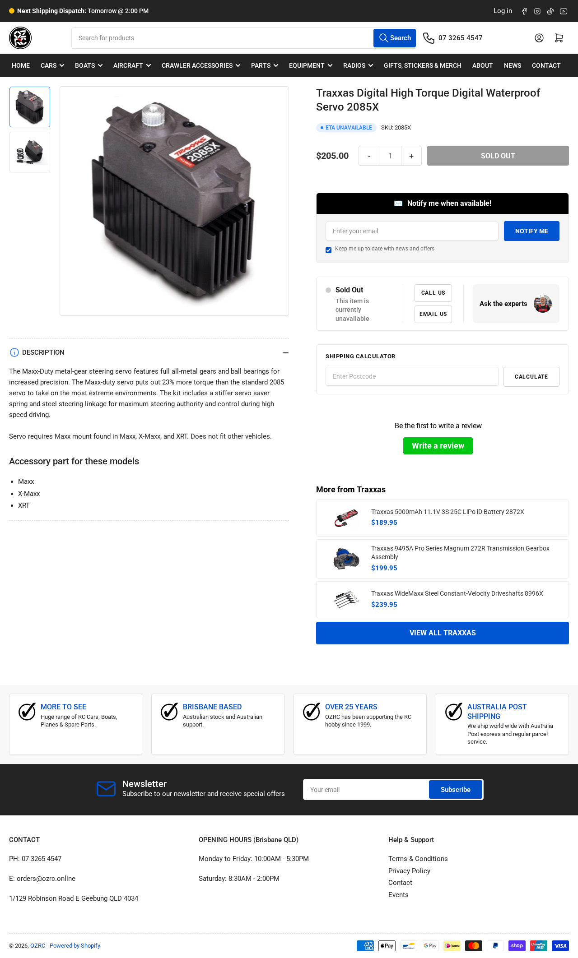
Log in (503, 11)
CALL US (433, 293)
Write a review (438, 445)
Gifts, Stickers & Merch (422, 65)
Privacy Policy (409, 871)
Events (398, 895)
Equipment (307, 65)
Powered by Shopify (75, 945)
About (482, 65)
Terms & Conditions (418, 859)
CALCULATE (531, 377)
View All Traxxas (443, 633)
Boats (85, 65)
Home (21, 65)
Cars (48, 65)
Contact (546, 65)
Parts (260, 65)
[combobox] (244, 38)
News (512, 65)
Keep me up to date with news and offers (384, 248)
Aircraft (128, 65)
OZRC (37, 945)
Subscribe (456, 790)
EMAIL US (433, 314)
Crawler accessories (197, 65)
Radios (354, 65)
